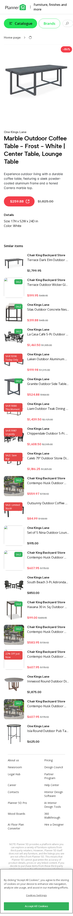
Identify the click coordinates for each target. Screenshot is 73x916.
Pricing (48, 760)
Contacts (13, 792)
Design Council (53, 767)
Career (12, 785)
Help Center (51, 785)
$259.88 (17, 201)
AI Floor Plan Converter (16, 826)
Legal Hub (14, 774)
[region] (36, 891)
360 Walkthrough (52, 815)
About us (13, 760)
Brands (49, 23)
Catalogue (23, 23)
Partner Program (49, 776)
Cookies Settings (36, 895)
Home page (12, 37)
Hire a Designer (54, 824)
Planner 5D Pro (17, 803)
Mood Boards (16, 813)
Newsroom (15, 767)
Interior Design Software (53, 794)
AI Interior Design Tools (52, 805)
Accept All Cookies (36, 906)
